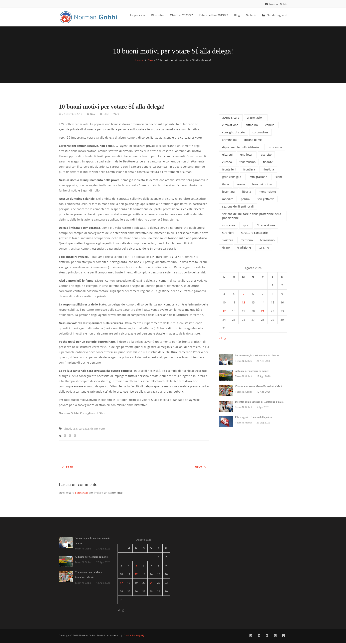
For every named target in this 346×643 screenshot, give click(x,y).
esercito (266, 154)
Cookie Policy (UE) (134, 635)
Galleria (251, 15)
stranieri (228, 233)
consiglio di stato (233, 132)
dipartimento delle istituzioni (241, 147)
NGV (92, 114)
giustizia (69, 428)
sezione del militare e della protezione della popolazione (251, 216)
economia (275, 147)
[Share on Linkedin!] (75, 436)
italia (225, 184)
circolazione (230, 125)
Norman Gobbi (278, 4)
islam (278, 177)
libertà (246, 192)
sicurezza (82, 428)
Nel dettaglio (276, 15)
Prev (69, 467)
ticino (94, 428)
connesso (81, 493)
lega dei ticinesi (262, 184)
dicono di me (253, 140)
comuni (270, 125)
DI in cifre (157, 15)
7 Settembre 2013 (72, 114)
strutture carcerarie (254, 233)
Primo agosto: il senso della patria (253, 417)
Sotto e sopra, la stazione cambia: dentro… (258, 355)
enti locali (246, 154)
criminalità (229, 140)
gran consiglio (231, 177)
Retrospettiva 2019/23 (213, 15)
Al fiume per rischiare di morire (252, 370)
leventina (228, 192)
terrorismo (267, 240)
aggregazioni (255, 117)
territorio (247, 240)
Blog (237, 15)
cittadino (252, 125)
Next (198, 467)
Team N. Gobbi (243, 361)
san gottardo (265, 199)
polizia (245, 199)
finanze (268, 162)
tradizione (244, 247)
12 (243, 302)
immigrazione (258, 177)
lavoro (240, 184)
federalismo (247, 162)
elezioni (227, 154)
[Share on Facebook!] (65, 436)
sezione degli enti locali (238, 206)
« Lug (222, 338)
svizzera (227, 240)
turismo (263, 247)
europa (227, 162)
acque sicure (230, 117)
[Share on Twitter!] (70, 436)
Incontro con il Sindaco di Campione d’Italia (259, 401)
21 (262, 311)
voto (102, 428)
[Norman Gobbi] (89, 16)
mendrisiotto (267, 192)
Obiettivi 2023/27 (181, 15)
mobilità (227, 199)
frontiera (249, 169)
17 (224, 311)
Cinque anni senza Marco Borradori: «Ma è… (260, 386)
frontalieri (229, 169)
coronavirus (260, 132)
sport (245, 225)
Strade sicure (266, 225)
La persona (137, 15)
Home (139, 60)
